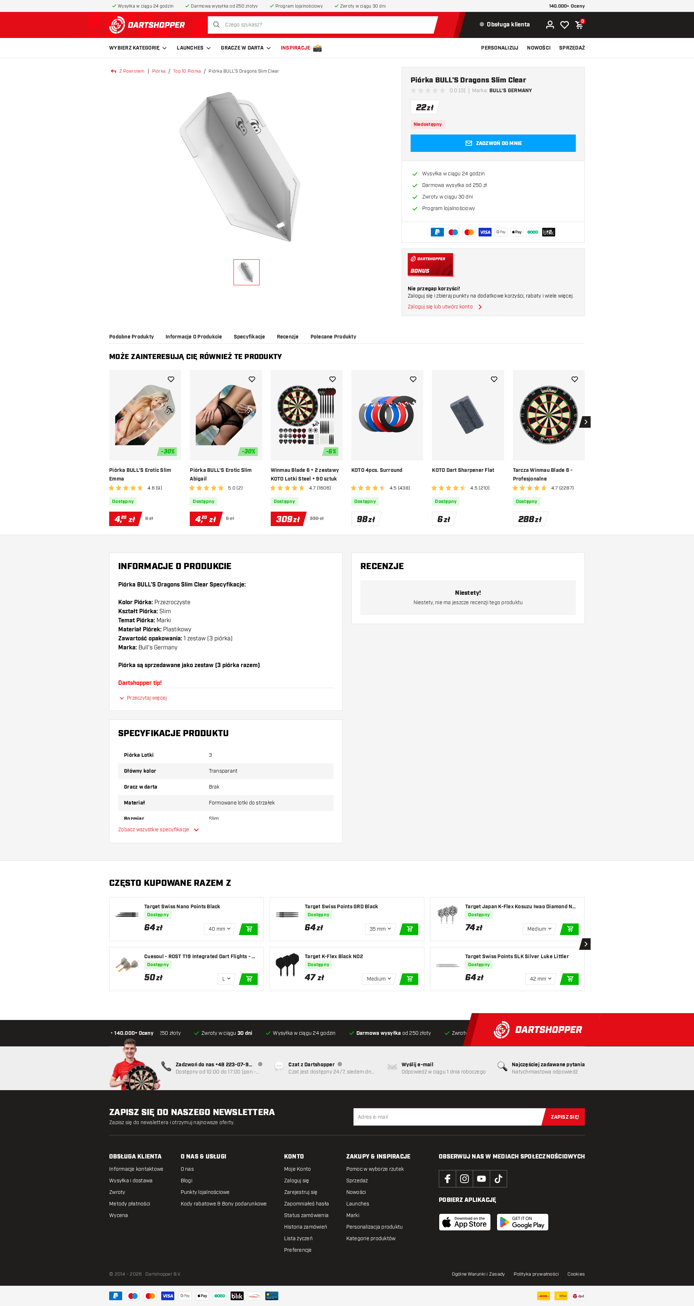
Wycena (118, 1215)
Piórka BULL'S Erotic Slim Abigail (221, 474)
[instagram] (464, 1178)
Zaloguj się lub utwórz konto (440, 307)
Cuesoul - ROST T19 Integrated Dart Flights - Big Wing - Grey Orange (200, 956)
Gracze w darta (242, 48)
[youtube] (481, 1178)
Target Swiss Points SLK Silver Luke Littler (517, 956)
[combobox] (325, 25)
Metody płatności (129, 1204)
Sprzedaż (357, 1181)
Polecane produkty (333, 337)
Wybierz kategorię (134, 48)
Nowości (356, 1192)
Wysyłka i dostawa (131, 1181)
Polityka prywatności (536, 1274)
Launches (190, 48)
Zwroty (117, 1192)
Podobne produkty (131, 337)
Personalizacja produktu (374, 1227)
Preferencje (298, 1250)
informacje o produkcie (194, 337)
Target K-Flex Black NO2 (334, 956)
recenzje (288, 337)
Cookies (576, 1274)
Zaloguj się (296, 1181)
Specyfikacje (249, 337)
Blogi (186, 1181)
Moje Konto (297, 1169)
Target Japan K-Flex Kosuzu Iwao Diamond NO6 (520, 907)
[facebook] (447, 1178)
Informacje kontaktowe (136, 1169)
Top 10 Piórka (187, 71)
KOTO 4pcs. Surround (377, 470)
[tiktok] (498, 1178)
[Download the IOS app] (465, 1222)
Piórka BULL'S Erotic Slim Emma (140, 474)
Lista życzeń (298, 1238)
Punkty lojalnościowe (205, 1192)
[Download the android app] (523, 1222)
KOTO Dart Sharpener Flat (463, 470)
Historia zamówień (305, 1227)
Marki (352, 1215)
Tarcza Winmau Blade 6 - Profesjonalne (543, 474)
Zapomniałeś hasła (306, 1204)
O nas (187, 1169)
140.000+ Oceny (567, 6)
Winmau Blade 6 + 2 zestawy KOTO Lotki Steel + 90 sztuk (305, 474)
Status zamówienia (306, 1215)
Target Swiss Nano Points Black (182, 907)
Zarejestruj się (301, 1192)
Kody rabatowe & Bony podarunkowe (224, 1204)
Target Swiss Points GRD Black (341, 907)
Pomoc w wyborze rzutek (375, 1169)
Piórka (159, 71)
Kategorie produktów (371, 1238)
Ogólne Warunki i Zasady (478, 1274)
